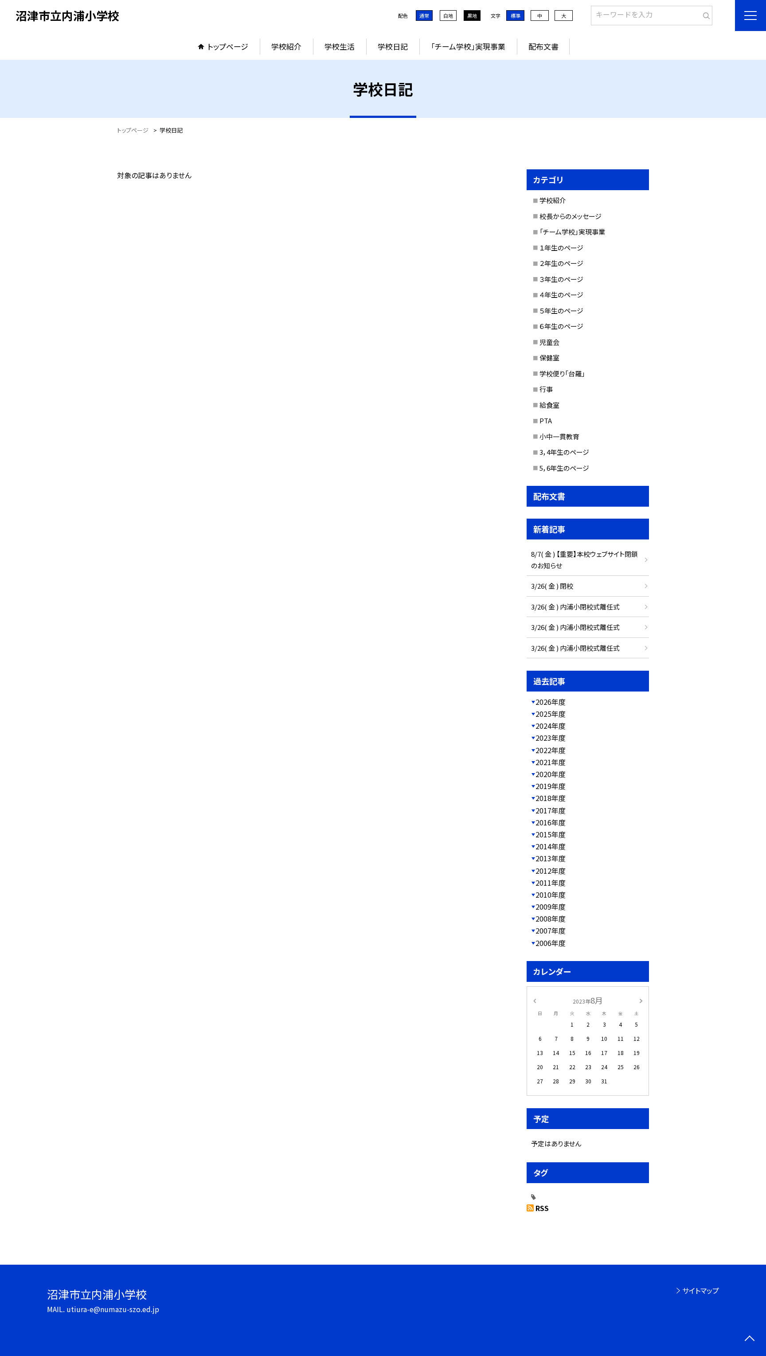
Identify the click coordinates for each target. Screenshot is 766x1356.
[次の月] (641, 1000)
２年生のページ (561, 263)
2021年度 (550, 762)
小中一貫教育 (559, 436)
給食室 (549, 405)
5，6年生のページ (564, 468)
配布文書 (543, 46)
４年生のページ (561, 294)
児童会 (549, 342)
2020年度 (550, 774)
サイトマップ (700, 1290)
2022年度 (550, 750)
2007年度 (550, 930)
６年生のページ (561, 326)
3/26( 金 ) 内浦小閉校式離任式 (575, 606)
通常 (424, 15)
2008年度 (550, 918)
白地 (448, 15)
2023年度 (550, 737)
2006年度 (550, 943)
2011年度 (550, 882)
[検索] (704, 14)
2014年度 (550, 846)
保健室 (549, 357)
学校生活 (339, 46)
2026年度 (550, 701)
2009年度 (550, 906)
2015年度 (550, 834)
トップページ (227, 46)
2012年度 (550, 870)
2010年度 (550, 894)
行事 (546, 389)
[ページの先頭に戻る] (749, 1339)
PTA (545, 420)
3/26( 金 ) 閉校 (552, 585)
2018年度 (550, 798)
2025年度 (550, 713)
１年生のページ (561, 247)
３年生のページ (561, 279)
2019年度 (550, 786)
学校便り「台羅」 (562, 373)
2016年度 (550, 822)
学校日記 (393, 46)
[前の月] (534, 1000)
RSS (542, 1208)
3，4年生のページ (564, 452)
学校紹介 (286, 46)
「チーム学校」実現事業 (468, 46)
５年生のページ (561, 310)
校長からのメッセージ (570, 216)
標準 (515, 15)
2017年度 (550, 810)
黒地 (472, 15)
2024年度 (550, 725)
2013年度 (550, 858)
